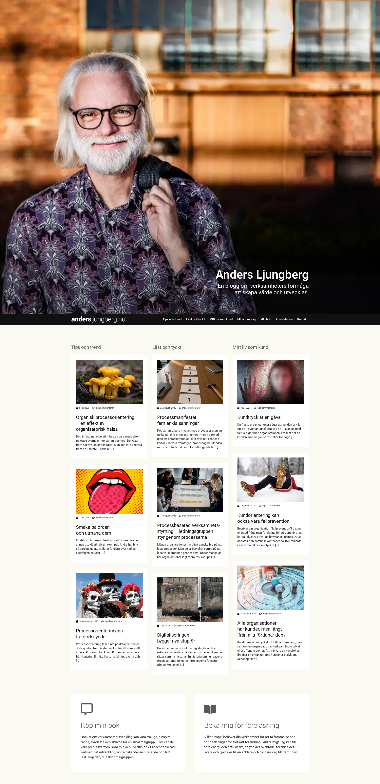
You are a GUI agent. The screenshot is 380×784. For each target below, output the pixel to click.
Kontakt (302, 319)
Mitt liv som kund (221, 319)
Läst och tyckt (195, 319)
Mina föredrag (246, 319)
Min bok (265, 319)
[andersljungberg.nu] (98, 319)
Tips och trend (172, 319)
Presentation (284, 319)
